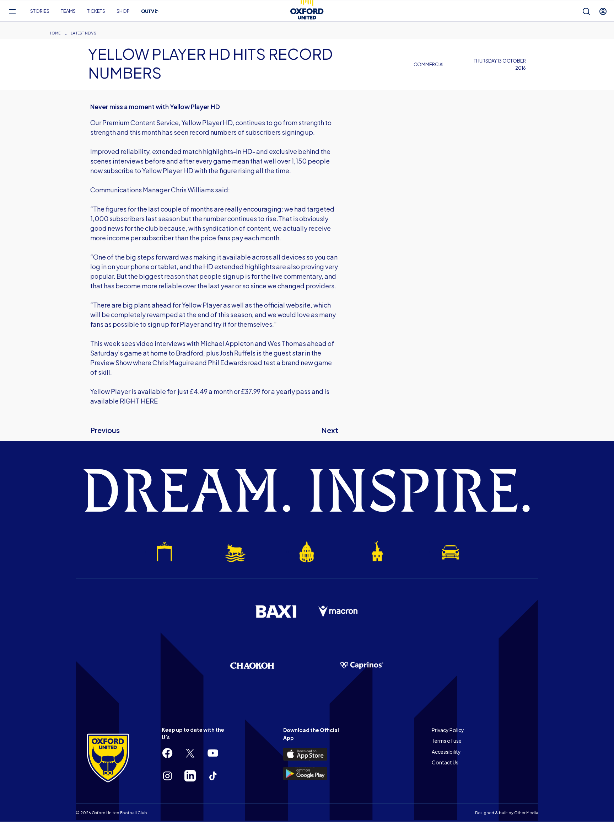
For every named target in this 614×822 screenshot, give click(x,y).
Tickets (96, 11)
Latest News (83, 33)
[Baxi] (276, 611)
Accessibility (446, 751)
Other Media (526, 812)
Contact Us (445, 762)
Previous (105, 430)
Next (329, 430)
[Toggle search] (586, 11)
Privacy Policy (448, 730)
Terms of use (447, 740)
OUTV (150, 11)
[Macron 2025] (338, 611)
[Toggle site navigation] (12, 11)
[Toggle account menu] (603, 11)
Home (54, 33)
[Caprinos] (362, 665)
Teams (68, 11)
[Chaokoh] (252, 665)
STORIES (39, 11)
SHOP (123, 11)
